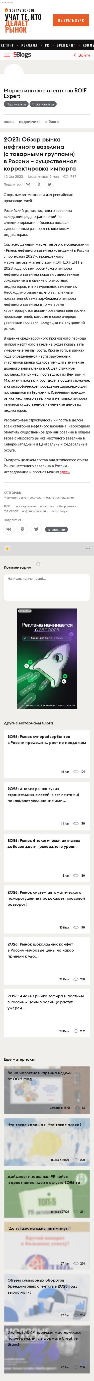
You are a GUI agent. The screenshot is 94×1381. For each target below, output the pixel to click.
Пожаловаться (43, 103)
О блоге (52, 121)
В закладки (56, 529)
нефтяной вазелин (35, 510)
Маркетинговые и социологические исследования (39, 497)
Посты (9, 121)
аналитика (46, 506)
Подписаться (16, 103)
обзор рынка (66, 506)
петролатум (59, 510)
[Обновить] (38, 564)
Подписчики (30, 121)
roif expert (11, 510)
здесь (65, 472)
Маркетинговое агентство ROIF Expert (45, 93)
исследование (26, 506)
